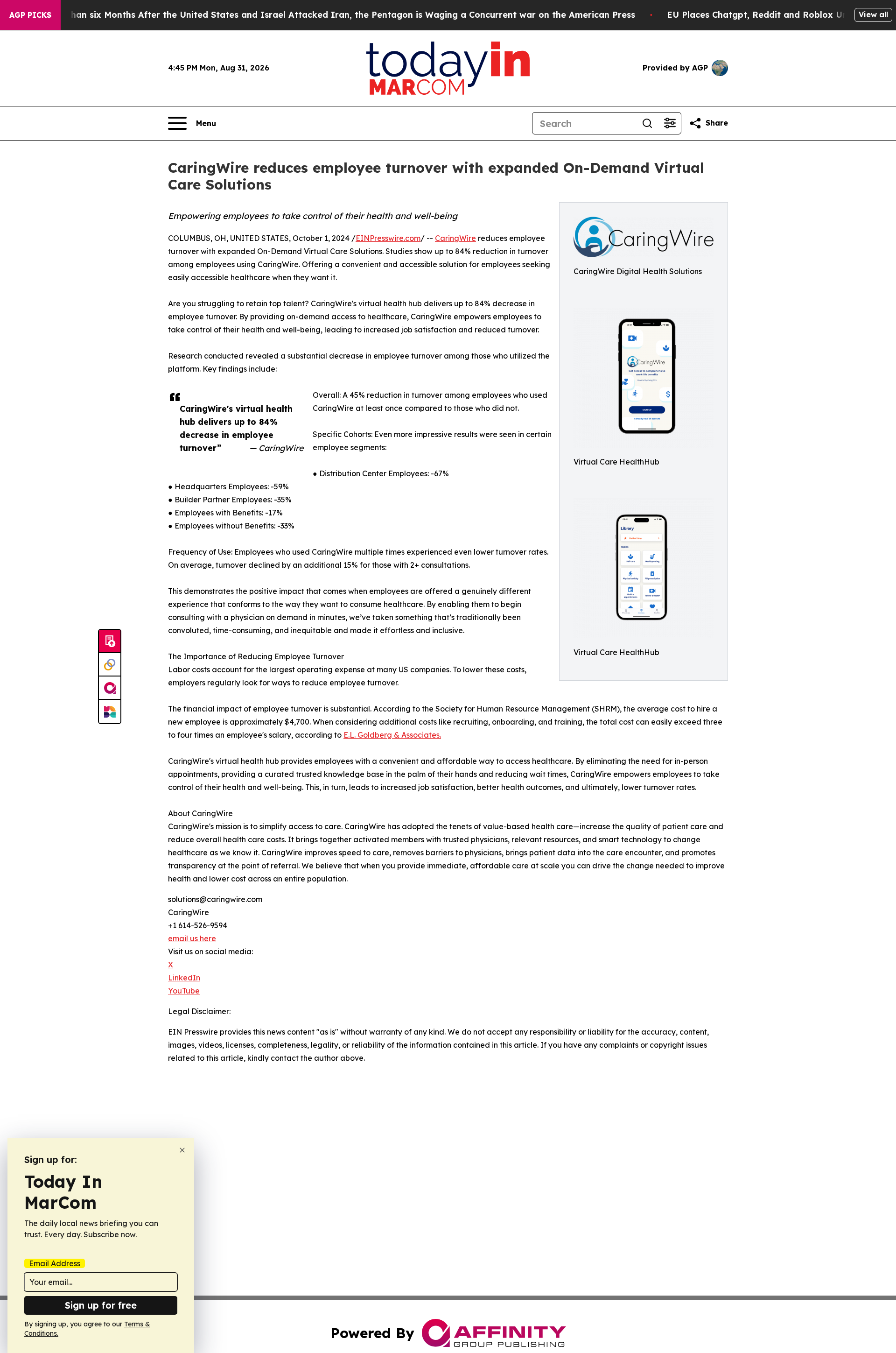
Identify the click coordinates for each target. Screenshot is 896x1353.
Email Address (54, 1263)
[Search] (647, 123)
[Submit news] (109, 641)
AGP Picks (30, 15)
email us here (192, 938)
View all (873, 14)
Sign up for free (101, 1305)
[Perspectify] (109, 664)
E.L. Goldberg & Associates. (392, 735)
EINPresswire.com (388, 238)
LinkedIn (184, 977)
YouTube (184, 990)
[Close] (182, 1150)
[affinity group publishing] (109, 688)
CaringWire (455, 238)
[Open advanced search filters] (669, 123)
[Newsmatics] (109, 711)
